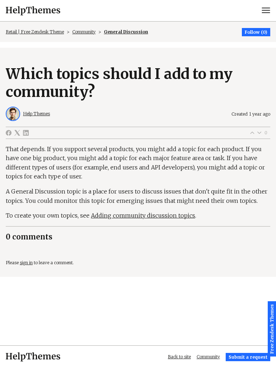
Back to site (179, 356)
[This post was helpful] (252, 133)
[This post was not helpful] (259, 133)
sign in (26, 262)
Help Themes (36, 113)
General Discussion (126, 31)
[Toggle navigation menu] (266, 10)
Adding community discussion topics (143, 215)
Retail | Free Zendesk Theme (35, 31)
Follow (252, 32)
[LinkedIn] (26, 133)
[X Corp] (17, 133)
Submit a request (248, 357)
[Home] (33, 10)
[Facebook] (9, 133)
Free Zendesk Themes (272, 329)
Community (84, 31)
